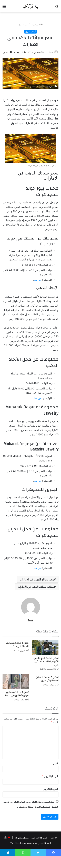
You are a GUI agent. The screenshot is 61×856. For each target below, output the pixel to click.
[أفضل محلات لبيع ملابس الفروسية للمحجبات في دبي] (45, 647)
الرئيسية (36, 24)
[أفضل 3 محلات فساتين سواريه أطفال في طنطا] (16, 681)
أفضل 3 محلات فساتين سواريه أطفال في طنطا (17, 694)
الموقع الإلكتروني (50, 789)
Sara (51, 52)
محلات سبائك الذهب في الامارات (35, 586)
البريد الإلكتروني (50, 776)
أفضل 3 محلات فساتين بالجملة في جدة (17, 645)
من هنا (37, 279)
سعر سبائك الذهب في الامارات (37, 579)
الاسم (55, 763)
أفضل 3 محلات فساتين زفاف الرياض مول (47, 679)
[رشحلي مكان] (30, 6)
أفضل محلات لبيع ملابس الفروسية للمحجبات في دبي (46, 661)
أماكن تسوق (24, 24)
